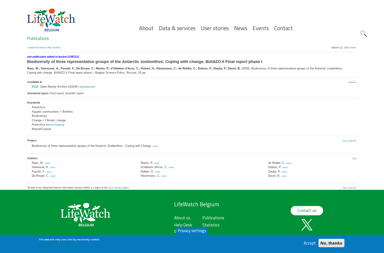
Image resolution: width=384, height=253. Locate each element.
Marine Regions (54, 124)
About (146, 28)
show (353, 47)
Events (261, 28)
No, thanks (331, 243)
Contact (283, 28)
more (155, 146)
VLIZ (35, 86)
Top (344, 140)
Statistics (211, 225)
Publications (38, 38)
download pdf (87, 86)
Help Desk (183, 225)
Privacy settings (192, 231)
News (240, 28)
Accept (310, 243)
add (346, 47)
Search (363, 33)
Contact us (306, 210)
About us (182, 218)
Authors (352, 82)
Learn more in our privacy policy (57, 245)
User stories (215, 28)
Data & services (177, 28)
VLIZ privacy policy (118, 187)
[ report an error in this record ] (44, 47)
